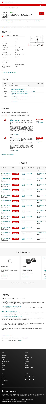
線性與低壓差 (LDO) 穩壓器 (13, 7)
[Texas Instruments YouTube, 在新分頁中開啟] (33, 380)
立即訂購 (41, 13)
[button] (2, 5)
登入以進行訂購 (39, 119)
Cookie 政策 (7, 399)
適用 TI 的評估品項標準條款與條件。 (8, 154)
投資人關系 (3, 365)
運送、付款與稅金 (5, 380)
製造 (2, 367)
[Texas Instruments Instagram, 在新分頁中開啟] (25, 376)
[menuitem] (40, 5)
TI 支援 (20, 340)
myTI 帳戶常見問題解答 (29, 367)
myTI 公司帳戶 (4, 378)
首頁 (2, 7)
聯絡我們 (26, 355)
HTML (11, 22)
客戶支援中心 (27, 361)
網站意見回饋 (30, 399)
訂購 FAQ (3, 382)
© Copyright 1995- (6, 401)
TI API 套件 (3, 376)
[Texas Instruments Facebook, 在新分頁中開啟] (29, 376)
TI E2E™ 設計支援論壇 (28, 357)
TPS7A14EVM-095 (14, 139)
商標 (26, 399)
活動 (2, 363)
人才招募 (3, 357)
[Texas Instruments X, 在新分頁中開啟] (33, 376)
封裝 (25, 363)
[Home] (7, 2)
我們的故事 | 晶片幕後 (5, 361)
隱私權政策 (13, 399)
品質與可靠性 (27, 365)
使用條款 (26, 338)
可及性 (3, 399)
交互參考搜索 (27, 359)
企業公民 (3, 369)
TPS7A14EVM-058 (14, 121)
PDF (8, 22)
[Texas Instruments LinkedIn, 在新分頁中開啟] (25, 380)
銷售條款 (17, 399)
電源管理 (6, 7)
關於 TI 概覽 (4, 355)
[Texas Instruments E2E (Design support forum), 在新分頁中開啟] (29, 380)
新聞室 (3, 359)
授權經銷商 (3, 384)
